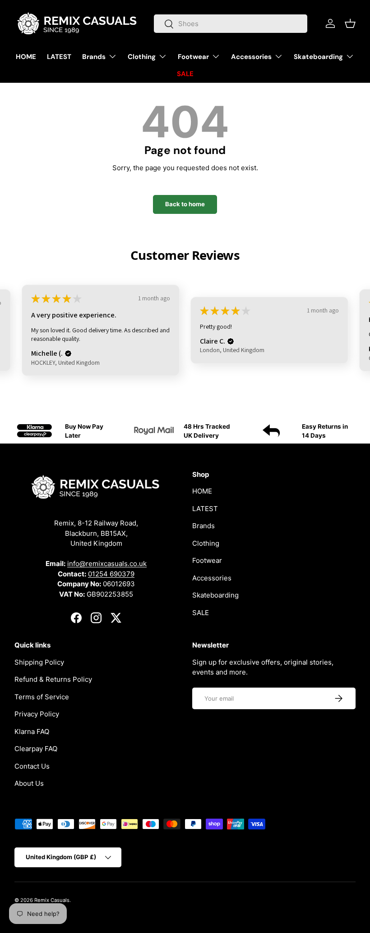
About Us (29, 783)
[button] (350, 23)
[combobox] (230, 23)
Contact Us (32, 766)
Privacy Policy (36, 714)
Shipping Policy (39, 662)
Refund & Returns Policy (53, 679)
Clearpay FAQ (35, 748)
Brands (203, 525)
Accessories (211, 578)
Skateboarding (215, 595)
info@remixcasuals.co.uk (107, 563)
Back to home (185, 204)
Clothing (205, 543)
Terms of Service (41, 697)
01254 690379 (111, 574)
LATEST (59, 56)
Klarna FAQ (31, 731)
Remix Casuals (51, 900)
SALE (185, 73)
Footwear (207, 560)
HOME (26, 56)
